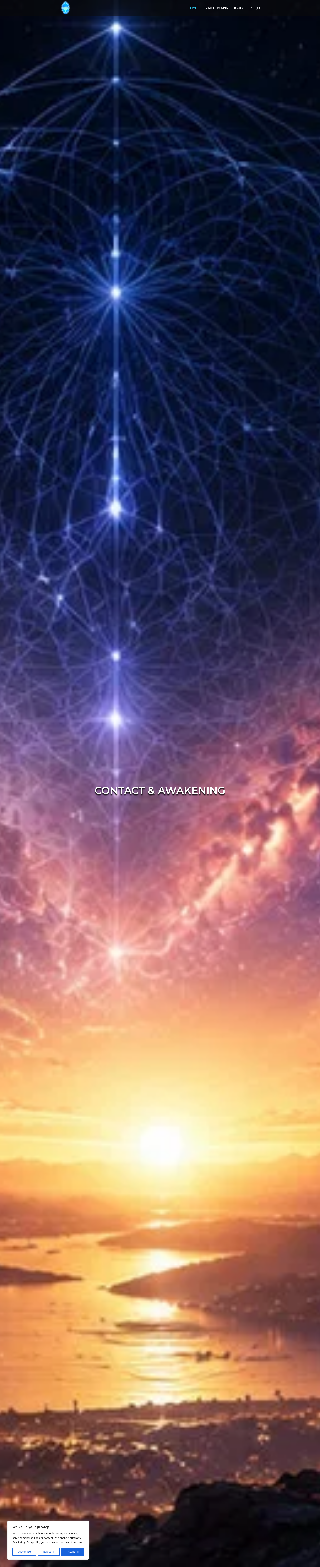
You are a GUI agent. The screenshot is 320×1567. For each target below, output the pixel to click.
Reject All (48, 1551)
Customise (24, 1551)
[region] (48, 1540)
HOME (193, 8)
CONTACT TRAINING (215, 8)
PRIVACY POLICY (243, 8)
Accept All (73, 1551)
